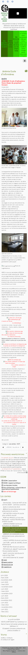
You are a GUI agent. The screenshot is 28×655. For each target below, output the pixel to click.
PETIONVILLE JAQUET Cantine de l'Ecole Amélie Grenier (14, 550)
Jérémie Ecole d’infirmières (8, 73)
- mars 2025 (5, 584)
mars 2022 (5, 605)
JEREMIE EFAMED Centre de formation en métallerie (12, 525)
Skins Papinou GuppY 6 (10, 650)
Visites (14, 634)
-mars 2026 (4, 578)
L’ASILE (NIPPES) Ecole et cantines (15, 540)
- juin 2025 (4, 582)
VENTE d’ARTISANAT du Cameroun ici (14, 622)
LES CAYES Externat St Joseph (13, 557)
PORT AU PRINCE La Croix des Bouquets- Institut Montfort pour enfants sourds (13, 519)
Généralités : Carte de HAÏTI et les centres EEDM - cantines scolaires (14, 504)
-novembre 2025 (6, 580)
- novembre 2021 (6, 607)
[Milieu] (8, 1)
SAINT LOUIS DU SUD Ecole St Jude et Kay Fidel (13, 554)
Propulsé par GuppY (8, 647)
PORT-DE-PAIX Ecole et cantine (14, 547)
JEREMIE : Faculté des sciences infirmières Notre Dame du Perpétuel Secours (14, 530)
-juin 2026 (4, 575)
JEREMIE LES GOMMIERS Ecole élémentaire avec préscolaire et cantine (13, 536)
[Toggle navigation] (24, 61)
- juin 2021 (4, 609)
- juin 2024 (4, 589)
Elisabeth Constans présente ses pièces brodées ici (14, 629)
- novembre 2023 (6, 593)
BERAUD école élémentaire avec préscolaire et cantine (14, 510)
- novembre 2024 (6, 587)
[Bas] (12, 1)
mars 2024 (5, 591)
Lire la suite (21, 472)
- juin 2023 (4, 596)
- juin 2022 (4, 602)
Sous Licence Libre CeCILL (17, 648)
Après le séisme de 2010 (11, 507)
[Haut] (3, 1)
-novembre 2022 (6, 600)
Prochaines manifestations (14, 454)
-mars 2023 (4, 598)
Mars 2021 (5, 612)
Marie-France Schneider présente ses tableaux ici (14, 625)
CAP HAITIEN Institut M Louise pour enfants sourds (13, 514)
